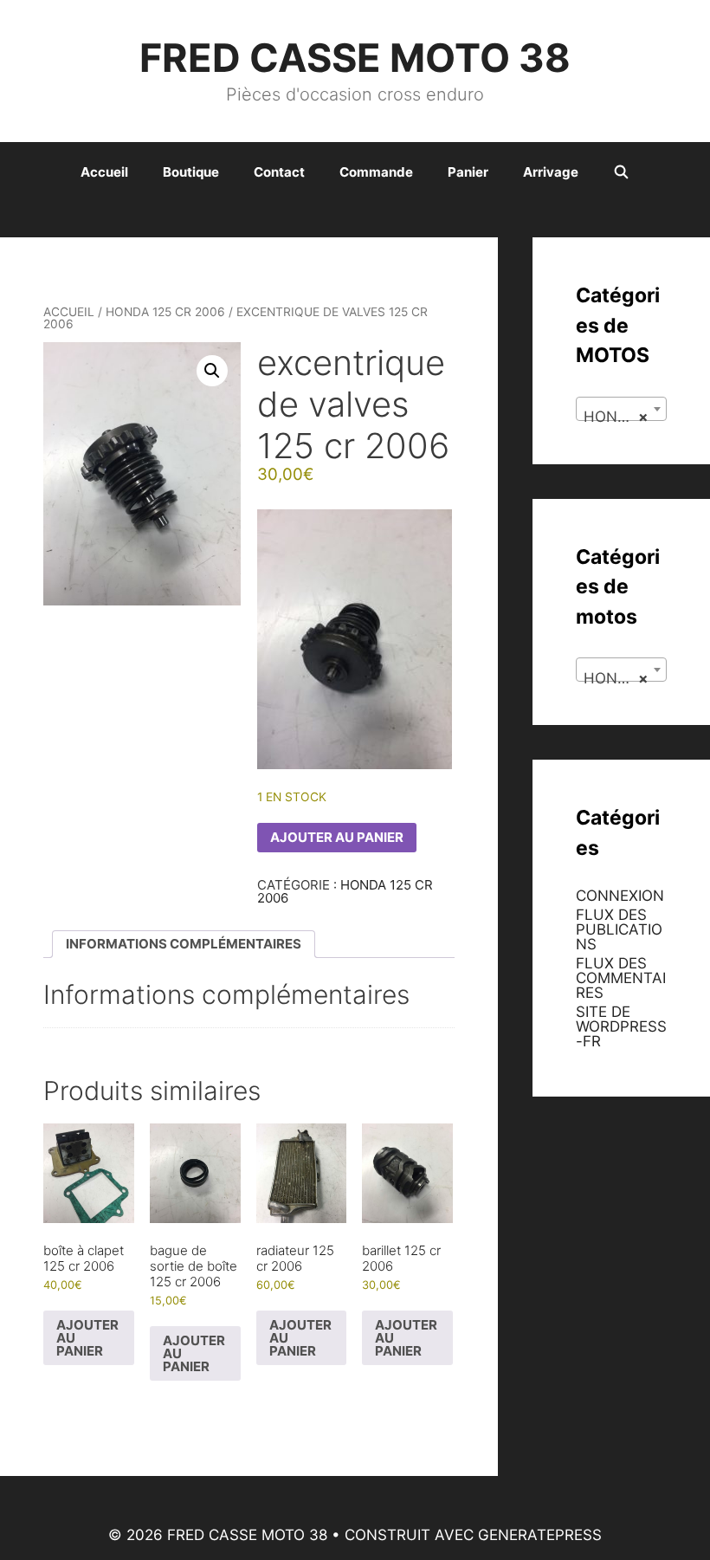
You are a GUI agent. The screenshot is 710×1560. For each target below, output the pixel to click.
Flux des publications (619, 929)
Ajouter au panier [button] (87, 1338)
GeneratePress (540, 1535)
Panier (468, 172)
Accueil (104, 172)
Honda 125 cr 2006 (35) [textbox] (625, 416)
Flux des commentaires (621, 978)
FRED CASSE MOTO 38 (355, 57)
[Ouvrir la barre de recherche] (621, 172)
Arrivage (550, 172)
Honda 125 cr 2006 (165, 312)
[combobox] (621, 409)
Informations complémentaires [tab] (183, 943)
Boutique (191, 172)
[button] (212, 370)
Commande (376, 172)
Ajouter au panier (336, 837)
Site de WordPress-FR (621, 1026)
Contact (279, 172)
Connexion (620, 895)
